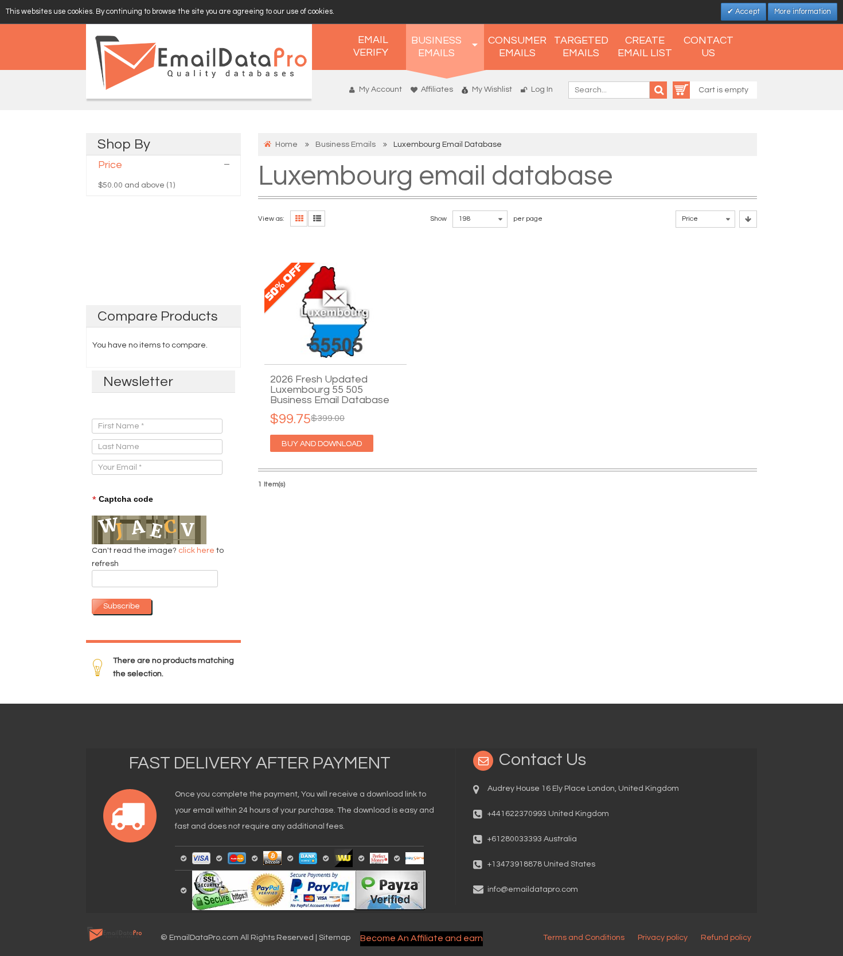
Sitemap (334, 938)
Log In (542, 89)
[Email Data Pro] (199, 61)
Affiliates (437, 89)
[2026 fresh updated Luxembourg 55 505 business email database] (335, 310)
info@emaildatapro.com (532, 889)
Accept (746, 11)
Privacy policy (663, 938)
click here (197, 551)
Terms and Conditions (584, 938)
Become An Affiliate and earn (421, 938)
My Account (380, 89)
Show (438, 219)
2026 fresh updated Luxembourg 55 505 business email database (329, 389)
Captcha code (122, 499)
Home (286, 145)
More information (802, 11)
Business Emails (345, 145)
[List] (316, 218)
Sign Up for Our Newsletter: (142, 407)
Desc (748, 219)
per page (528, 219)
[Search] (658, 90)
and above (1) (136, 185)
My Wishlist (492, 89)
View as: (271, 219)
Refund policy (726, 938)
